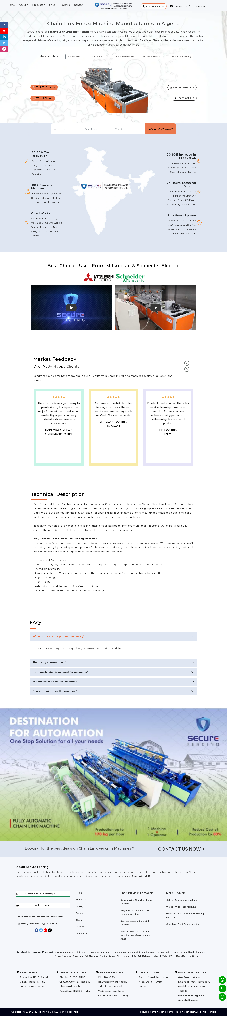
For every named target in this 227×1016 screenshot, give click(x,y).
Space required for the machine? (55, 691)
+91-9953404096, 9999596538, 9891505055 (40, 916)
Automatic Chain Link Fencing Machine (78, 952)
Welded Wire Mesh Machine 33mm (180, 956)
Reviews (65, 5)
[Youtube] (4, 30)
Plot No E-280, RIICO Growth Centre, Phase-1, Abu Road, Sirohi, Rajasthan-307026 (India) (75, 981)
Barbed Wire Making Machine (177, 952)
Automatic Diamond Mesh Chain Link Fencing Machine (130, 952)
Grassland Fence (151, 56)
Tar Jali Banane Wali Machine (116, 956)
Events (79, 913)
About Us (81, 899)
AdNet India (209, 1011)
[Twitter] (4, 42)
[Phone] (220, 986)
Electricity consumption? (49, 662)
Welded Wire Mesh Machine (181, 907)
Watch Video (44, 98)
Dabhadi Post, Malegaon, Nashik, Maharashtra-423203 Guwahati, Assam (194, 986)
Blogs (79, 920)
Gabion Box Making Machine (181, 900)
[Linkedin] (4, 36)
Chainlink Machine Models (136, 893)
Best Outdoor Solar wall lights (59, 430)
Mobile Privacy (181, 1011)
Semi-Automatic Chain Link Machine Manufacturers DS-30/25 (135, 935)
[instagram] (4, 48)
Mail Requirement (183, 87)
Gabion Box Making (181, 56)
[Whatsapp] (220, 995)
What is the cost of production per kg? (59, 636)
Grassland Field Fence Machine (183, 924)
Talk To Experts (45, 87)
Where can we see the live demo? (55, 681)
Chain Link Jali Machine (85, 956)
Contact (79, 5)
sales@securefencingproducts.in (38, 923)
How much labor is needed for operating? (60, 672)
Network (196, 1011)
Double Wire (74, 56)
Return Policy (147, 1011)
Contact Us (81, 933)
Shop (52, 5)
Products (37, 5)
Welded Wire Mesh (124, 56)
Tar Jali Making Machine (147, 956)
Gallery (79, 906)
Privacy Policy (164, 1011)
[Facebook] (4, 24)
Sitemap (80, 927)
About (22, 5)
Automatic (96, 56)
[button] (154, 6)
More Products (175, 893)
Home (11, 5)
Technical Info (185, 98)
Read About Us (141, 876)
